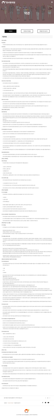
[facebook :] (43, 402)
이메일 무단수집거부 (43, 31)
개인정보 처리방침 (27, 31)
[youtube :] (48, 402)
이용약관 (10, 31)
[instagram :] (45, 402)
